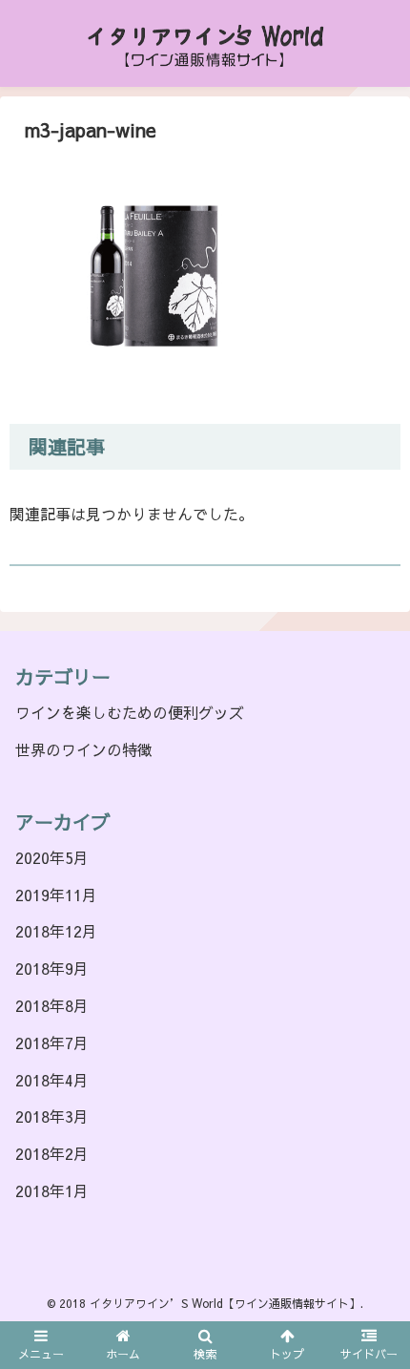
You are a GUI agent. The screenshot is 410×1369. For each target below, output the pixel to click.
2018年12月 (56, 930)
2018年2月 (52, 1153)
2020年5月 (52, 857)
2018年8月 (52, 1005)
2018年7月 (52, 1042)
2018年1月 (52, 1190)
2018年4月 (52, 1079)
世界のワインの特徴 (84, 749)
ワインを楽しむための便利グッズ (129, 712)
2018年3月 (52, 1116)
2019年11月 (56, 894)
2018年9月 (52, 968)
